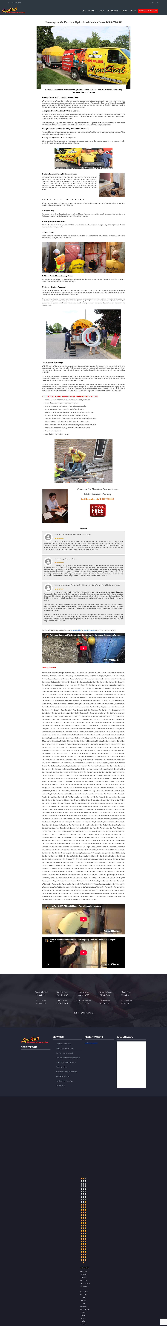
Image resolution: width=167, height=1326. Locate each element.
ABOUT (101, 11)
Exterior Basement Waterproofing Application (68, 1057)
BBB (79, 630)
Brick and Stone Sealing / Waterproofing (66, 1071)
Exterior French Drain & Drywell (64, 1053)
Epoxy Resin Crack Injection (63, 1043)
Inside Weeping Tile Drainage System (66, 1062)
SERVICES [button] (91, 11)
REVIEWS (124, 11)
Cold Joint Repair (60, 1085)
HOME (83, 11)
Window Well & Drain (62, 1067)
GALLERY (133, 11)
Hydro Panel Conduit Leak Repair (64, 1081)
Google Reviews (89, 630)
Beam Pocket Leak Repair (62, 1076)
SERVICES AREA (112, 11)
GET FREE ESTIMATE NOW (148, 11)
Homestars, (74, 630)
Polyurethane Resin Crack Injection (65, 1048)
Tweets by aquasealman (91, 1043)
